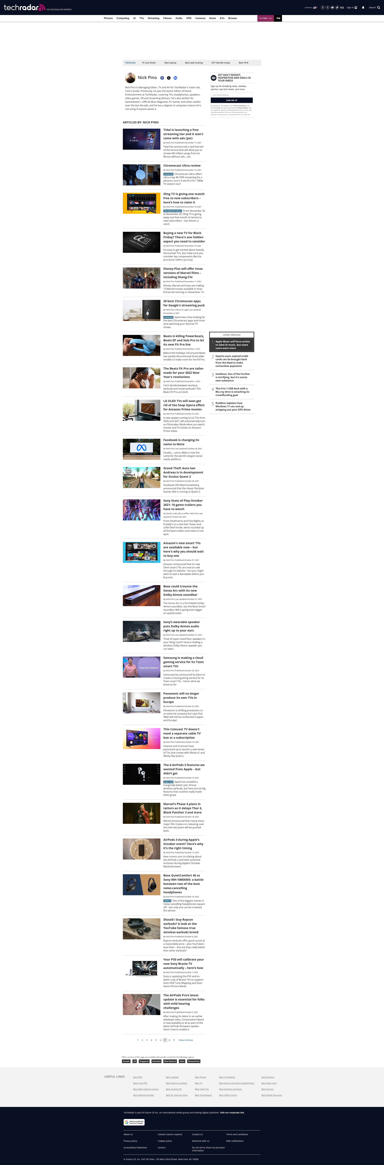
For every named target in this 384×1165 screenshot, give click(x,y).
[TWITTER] (168, 78)
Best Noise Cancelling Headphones (236, 1083)
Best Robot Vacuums (271, 1095)
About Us (128, 1134)
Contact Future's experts (170, 1134)
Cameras (200, 18)
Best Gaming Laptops (176, 1083)
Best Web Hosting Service (146, 1089)
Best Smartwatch (203, 1095)
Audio (179, 18)
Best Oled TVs (202, 1089)
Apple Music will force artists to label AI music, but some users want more (233, 345)
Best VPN (243, 62)
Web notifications (235, 1140)
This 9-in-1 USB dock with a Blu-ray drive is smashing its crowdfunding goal (232, 392)
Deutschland (194, 1061)
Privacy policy (130, 1140)
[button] (374, 7)
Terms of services (239, 105)
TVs (142, 18)
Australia (156, 1061)
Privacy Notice (242, 108)
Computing (123, 18)
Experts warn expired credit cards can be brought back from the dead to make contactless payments (232, 361)
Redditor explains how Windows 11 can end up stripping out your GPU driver (233, 406)
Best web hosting (194, 62)
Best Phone (200, 1077)
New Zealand (170, 1061)
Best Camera (267, 1077)
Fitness (167, 18)
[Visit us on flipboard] (337, 7)
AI (134, 18)
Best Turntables (227, 1077)
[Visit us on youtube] (332, 7)
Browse (232, 18)
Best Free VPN (140, 1083)
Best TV (198, 1083)
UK (134, 1061)
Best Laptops (172, 1077)
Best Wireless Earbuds (230, 1089)
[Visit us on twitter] (327, 7)
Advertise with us (200, 1140)
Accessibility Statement (135, 1147)
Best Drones (267, 1089)
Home (212, 18)
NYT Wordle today (221, 62)
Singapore (144, 1061)
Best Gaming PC (174, 1089)
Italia (182, 1061)
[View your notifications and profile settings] (363, 8)
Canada (126, 1061)
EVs (222, 18)
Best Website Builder (143, 1095)
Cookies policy (165, 1140)
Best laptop (170, 62)
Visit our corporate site (232, 1112)
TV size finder (149, 62)
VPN (188, 18)
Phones (108, 18)
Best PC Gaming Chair (177, 1095)
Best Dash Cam (269, 1083)
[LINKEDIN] (175, 78)
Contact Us (197, 1134)
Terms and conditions (237, 1134)
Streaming (153, 18)
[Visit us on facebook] (323, 7)
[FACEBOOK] (162, 78)
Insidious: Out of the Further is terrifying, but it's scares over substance (233, 377)
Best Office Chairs (228, 1095)
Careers (162, 1147)
